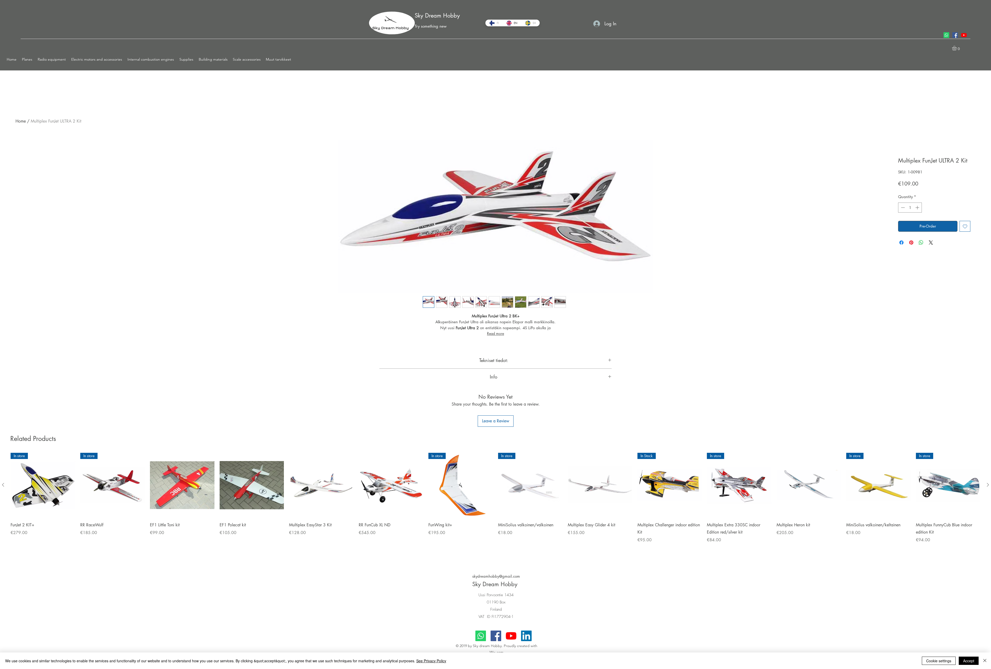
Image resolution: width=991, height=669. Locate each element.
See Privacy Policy (431, 660)
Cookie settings (938, 660)
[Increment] (917, 207)
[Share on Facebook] (901, 242)
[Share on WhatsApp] (921, 242)
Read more (495, 333)
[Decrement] (902, 207)
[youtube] (964, 35)
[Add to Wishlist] (965, 226)
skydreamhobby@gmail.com (496, 576)
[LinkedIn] (526, 636)
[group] (495, 505)
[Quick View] (182, 485)
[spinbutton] (910, 207)
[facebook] (955, 35)
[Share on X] (931, 242)
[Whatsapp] (946, 35)
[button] (27, 59)
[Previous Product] (3, 485)
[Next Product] (988, 485)
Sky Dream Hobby (437, 15)
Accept (968, 660)
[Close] (985, 661)
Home (20, 121)
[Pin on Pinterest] (911, 242)
